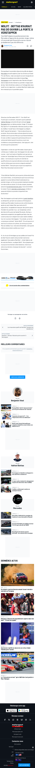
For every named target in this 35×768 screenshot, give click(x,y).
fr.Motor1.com (17, 729)
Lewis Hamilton (28, 198)
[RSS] (30, 719)
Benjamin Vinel (8, 45)
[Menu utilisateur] (31, 2)
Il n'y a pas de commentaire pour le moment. (17, 349)
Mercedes (4, 73)
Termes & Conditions (12, 761)
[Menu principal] (3, 2)
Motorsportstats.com (17, 736)
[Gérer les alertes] (19, 318)
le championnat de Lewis (14, 187)
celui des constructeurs (18, 189)
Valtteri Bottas (5, 122)
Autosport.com (17, 734)
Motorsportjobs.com (17, 731)
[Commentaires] (31, 46)
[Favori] (27, 46)
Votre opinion (17, 744)
